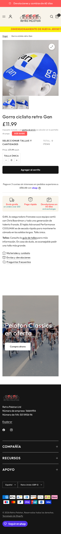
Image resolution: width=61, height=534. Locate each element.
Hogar (5, 36)
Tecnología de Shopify (12, 516)
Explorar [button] (7, 421)
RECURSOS (11, 458)
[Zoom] (52, 47)
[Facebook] (6, 429)
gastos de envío (29, 130)
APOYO (8, 469)
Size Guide (19, 133)
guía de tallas (29, 237)
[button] (18, 346)
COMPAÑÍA (11, 446)
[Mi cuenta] (10, 17)
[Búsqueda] (51, 16)
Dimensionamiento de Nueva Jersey (34, 29)
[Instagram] (13, 429)
